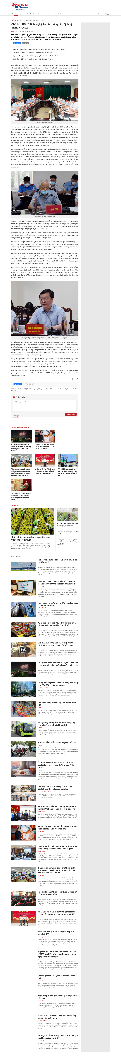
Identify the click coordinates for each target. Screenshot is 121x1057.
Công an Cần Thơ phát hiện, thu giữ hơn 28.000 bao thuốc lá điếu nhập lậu (55, 787)
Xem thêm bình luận (16, 421)
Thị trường (41, 981)
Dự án (39, 959)
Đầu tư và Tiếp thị (43, 1020)
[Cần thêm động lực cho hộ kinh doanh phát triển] (23, 709)
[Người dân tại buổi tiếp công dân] (44, 193)
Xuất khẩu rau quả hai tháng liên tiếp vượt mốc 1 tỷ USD (30, 538)
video (81, 14)
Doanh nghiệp (41, 811)
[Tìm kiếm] (106, 14)
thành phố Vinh (50, 389)
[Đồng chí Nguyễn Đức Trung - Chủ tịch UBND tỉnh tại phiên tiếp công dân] (44, 308)
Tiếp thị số (22, 20)
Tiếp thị (16, 14)
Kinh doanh (41, 565)
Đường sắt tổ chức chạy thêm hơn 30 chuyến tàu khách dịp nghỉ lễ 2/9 (67, 542)
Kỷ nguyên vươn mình (96, 14)
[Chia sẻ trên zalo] (30, 384)
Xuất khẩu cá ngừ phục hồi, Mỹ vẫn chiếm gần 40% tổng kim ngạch (58, 604)
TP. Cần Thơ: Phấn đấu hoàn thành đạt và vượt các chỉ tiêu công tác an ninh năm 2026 (21, 497)
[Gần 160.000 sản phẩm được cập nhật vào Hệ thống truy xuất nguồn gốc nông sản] (23, 649)
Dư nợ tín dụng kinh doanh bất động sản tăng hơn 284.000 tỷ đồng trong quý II (58, 684)
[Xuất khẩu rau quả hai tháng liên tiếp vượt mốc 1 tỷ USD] (32, 521)
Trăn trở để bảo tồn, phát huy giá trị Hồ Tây (57, 742)
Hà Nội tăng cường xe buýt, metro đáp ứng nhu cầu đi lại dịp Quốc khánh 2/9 (56, 723)
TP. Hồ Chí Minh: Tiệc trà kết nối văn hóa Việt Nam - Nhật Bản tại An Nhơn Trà (44, 447)
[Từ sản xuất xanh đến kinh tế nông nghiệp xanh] (67, 514)
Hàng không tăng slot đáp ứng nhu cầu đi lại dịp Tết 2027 (57, 561)
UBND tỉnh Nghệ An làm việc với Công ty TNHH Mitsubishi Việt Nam (33, 59)
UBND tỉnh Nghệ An (23, 389)
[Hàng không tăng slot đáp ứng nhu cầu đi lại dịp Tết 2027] (23, 566)
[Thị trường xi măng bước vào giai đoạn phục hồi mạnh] (23, 1002)
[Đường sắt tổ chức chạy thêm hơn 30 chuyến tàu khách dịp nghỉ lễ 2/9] (23, 1042)
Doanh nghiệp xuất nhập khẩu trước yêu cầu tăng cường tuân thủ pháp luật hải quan (57, 847)
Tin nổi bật (15, 506)
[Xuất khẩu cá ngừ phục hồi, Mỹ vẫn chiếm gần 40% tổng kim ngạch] (23, 609)
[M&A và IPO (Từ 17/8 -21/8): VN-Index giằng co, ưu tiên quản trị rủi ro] (23, 1022)
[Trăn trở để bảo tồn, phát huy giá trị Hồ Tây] (23, 749)
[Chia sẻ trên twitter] (27, 384)
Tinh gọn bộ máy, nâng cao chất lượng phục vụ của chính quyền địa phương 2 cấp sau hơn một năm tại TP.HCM (21, 472)
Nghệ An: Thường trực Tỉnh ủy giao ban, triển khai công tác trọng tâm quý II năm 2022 (39, 49)
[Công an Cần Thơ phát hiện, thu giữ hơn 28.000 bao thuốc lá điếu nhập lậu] (23, 793)
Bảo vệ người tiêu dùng (44, 791)
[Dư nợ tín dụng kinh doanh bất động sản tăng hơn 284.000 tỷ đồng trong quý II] (23, 689)
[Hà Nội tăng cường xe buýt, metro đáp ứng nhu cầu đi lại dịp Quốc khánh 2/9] (23, 729)
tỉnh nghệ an (41, 389)
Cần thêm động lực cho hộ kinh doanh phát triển (57, 704)
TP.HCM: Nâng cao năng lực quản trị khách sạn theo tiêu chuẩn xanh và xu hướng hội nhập (67, 472)
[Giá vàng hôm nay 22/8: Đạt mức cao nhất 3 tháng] (23, 982)
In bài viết (26, 43)
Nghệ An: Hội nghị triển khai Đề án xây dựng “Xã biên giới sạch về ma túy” (35, 56)
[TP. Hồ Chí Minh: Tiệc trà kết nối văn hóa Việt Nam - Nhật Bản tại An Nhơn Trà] (45, 436)
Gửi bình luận (71, 414)
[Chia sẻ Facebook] (17, 43)
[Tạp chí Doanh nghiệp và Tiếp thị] (20, 5)
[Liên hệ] (33, 384)
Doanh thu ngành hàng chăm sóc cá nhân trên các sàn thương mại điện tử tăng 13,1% (57, 582)
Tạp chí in (86, 14)
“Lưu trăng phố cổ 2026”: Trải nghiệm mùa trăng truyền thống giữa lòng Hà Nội (57, 624)
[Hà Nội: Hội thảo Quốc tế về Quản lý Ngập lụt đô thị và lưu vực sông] (23, 898)
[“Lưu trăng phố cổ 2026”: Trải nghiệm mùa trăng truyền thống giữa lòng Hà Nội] (23, 629)
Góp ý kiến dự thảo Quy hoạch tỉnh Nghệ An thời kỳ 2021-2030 (32, 52)
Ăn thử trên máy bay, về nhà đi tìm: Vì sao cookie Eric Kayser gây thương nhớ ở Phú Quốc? (56, 765)
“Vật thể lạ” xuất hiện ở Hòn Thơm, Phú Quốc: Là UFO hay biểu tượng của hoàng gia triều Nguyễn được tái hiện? (58, 954)
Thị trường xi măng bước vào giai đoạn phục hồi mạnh (57, 997)
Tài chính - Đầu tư (42, 688)
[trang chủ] (12, 14)
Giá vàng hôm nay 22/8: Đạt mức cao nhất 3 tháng (57, 977)
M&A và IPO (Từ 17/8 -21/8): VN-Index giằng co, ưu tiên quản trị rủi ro (57, 1016)
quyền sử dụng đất (60, 389)
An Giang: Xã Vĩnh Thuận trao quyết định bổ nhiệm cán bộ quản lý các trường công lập (45, 471)
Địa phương (36, 20)
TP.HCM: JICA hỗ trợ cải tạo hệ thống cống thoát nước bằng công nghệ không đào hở (57, 807)
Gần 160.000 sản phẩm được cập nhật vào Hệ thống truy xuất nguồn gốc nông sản (57, 644)
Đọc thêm (15, 556)
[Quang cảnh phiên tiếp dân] (44, 100)
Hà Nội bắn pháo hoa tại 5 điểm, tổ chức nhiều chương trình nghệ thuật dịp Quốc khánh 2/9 (21, 448)
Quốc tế (43, 20)
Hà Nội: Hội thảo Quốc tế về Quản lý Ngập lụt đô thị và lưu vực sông (57, 893)
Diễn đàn (29, 20)
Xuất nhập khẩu (42, 608)
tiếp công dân (33, 389)
